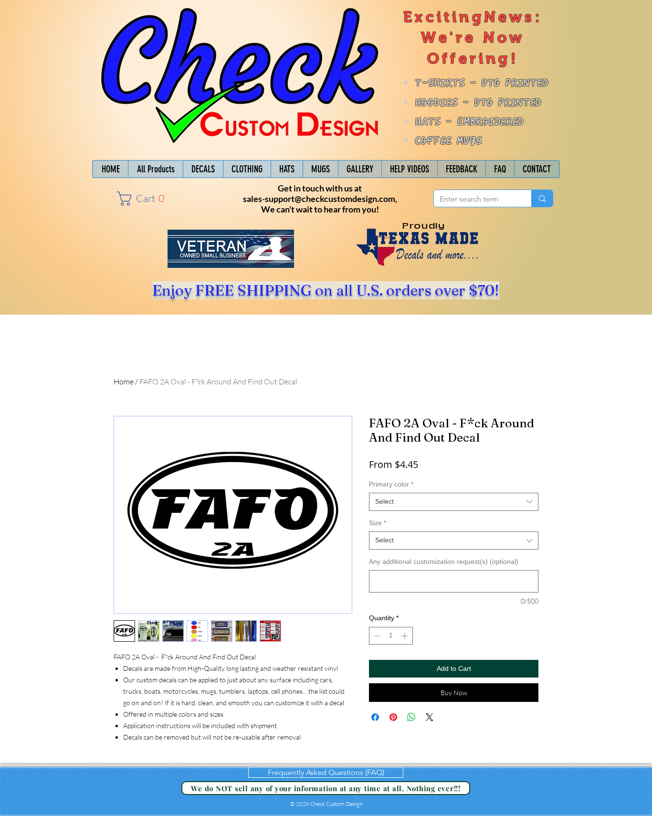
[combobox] (453, 502)
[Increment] (405, 635)
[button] (144, 198)
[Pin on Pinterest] (393, 717)
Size (377, 523)
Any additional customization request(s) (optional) (443, 561)
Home (124, 381)
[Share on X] (429, 717)
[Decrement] (376, 635)
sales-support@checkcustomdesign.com (319, 198)
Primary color (391, 484)
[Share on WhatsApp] (411, 717)
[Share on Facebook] (375, 717)
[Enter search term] (542, 198)
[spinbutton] (391, 635)
